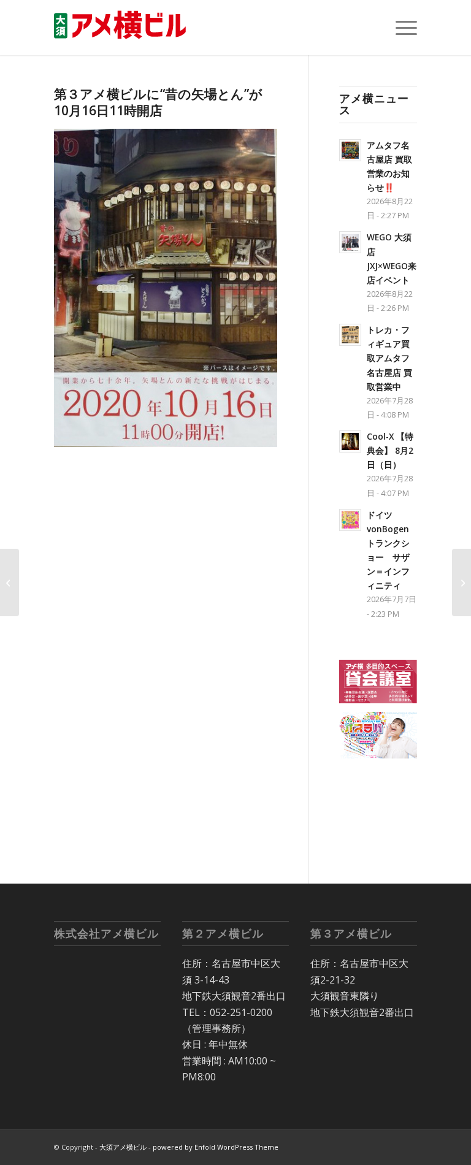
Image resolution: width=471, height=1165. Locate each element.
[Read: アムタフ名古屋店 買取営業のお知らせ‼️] (350, 150)
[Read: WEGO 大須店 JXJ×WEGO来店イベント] (350, 242)
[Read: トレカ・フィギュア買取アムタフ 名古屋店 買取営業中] (350, 335)
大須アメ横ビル (123, 1147)
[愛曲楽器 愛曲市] (9, 582)
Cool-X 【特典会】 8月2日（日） (390, 450)
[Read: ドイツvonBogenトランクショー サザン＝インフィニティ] (350, 520)
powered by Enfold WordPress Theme (215, 1147)
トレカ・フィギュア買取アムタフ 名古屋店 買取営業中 (389, 358)
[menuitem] (400, 27)
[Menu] (400, 27)
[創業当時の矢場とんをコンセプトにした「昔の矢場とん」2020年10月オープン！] (461, 582)
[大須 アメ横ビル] (124, 27)
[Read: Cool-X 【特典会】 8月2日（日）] (350, 441)
